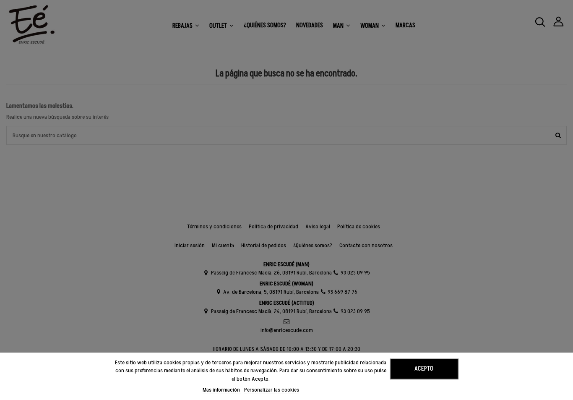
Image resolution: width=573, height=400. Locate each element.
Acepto (423, 368)
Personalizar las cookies (271, 390)
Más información (222, 390)
